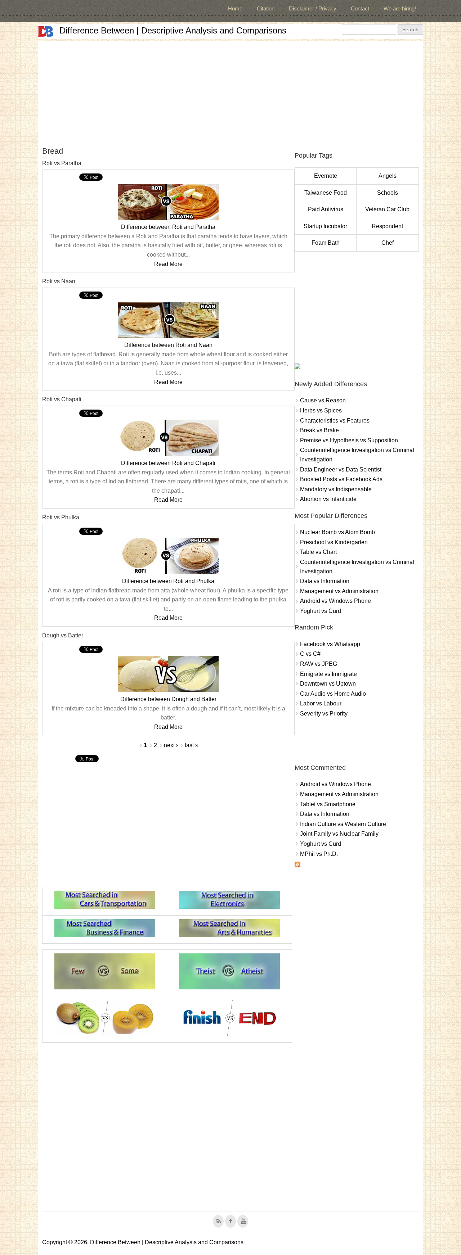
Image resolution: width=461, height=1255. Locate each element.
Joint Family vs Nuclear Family (339, 834)
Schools (387, 193)
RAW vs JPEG (318, 664)
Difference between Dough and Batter (168, 699)
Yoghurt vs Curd (320, 611)
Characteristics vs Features (335, 420)
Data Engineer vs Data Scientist (340, 469)
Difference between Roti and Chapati (168, 463)
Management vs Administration (339, 591)
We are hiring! (400, 8)
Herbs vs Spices (321, 410)
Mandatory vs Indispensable (336, 489)
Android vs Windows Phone (335, 601)
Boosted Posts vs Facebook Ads (341, 479)
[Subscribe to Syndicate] (297, 865)
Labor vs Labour (320, 703)
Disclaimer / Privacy (312, 8)
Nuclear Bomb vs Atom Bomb (337, 532)
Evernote (325, 176)
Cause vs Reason (323, 400)
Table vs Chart (318, 552)
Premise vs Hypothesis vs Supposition (349, 440)
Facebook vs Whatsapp (330, 644)
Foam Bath (326, 243)
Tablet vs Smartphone (327, 804)
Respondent (387, 226)
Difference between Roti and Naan (168, 345)
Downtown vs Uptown (328, 684)
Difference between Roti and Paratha (168, 227)
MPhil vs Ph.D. (319, 854)
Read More (168, 264)
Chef (387, 243)
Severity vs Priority (324, 713)
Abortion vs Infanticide (328, 499)
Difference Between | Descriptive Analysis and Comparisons (172, 30)
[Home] (46, 31)
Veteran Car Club (387, 209)
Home (235, 8)
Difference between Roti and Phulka (168, 581)
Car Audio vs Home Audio (333, 694)
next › (171, 745)
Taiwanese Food (325, 193)
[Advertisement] (230, 91)
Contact (360, 8)
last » (191, 745)
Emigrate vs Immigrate (328, 674)
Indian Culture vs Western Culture (343, 824)
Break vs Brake (319, 430)
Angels (388, 176)
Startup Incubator (325, 226)
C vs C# (310, 654)
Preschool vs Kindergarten (334, 542)
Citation (265, 8)
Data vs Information (324, 581)
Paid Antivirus (325, 209)
